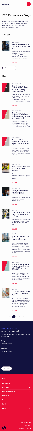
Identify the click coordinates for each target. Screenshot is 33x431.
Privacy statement (25, 422)
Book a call (6, 368)
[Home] (5, 4)
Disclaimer (28, 425)
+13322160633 (6, 344)
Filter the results (9, 68)
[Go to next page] (23, 317)
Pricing (4, 400)
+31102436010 (6, 351)
